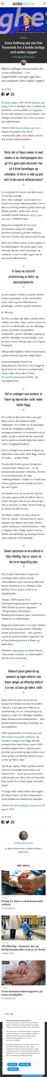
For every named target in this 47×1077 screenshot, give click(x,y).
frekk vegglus (11, 102)
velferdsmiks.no (20, 650)
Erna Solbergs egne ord (27, 128)
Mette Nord (8, 953)
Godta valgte (25, 1064)
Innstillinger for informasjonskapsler (32, 1075)
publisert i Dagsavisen (30, 805)
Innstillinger (13, 1069)
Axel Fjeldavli (9, 908)
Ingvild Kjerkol (10, 998)
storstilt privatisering (15, 377)
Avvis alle (12, 1064)
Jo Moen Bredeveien (24, 57)
